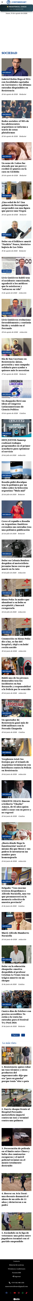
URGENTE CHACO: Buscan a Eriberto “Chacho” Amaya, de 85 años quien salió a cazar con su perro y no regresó (16, 807)
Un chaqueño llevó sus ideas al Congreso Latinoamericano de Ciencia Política (14, 405)
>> (23, 1035)
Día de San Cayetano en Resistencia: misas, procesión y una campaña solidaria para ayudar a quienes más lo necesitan (15, 365)
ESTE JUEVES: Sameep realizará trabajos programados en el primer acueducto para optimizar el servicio (16, 446)
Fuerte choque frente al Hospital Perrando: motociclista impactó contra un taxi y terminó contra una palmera (16, 1115)
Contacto (16, 1261)
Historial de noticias (16, 1265)
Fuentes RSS (16, 1273)
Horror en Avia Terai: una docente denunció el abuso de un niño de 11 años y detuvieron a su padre (15, 1199)
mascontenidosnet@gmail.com (16, 1286)
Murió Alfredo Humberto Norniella (15, 934)
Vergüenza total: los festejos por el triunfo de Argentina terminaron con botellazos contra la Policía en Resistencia (16, 765)
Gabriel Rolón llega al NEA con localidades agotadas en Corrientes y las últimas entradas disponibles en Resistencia (16, 85)
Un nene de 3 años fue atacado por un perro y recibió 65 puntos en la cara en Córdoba (14, 167)
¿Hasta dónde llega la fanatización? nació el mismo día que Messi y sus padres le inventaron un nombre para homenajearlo (16, 850)
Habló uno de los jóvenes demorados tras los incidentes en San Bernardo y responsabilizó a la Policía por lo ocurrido (16, 684)
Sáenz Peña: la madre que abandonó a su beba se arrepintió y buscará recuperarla (15, 604)
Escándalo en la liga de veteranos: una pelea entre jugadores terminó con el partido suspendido (16, 1237)
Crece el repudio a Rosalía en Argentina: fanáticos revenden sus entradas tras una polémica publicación (16, 525)
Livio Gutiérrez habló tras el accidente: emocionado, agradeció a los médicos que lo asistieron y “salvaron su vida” (16, 283)
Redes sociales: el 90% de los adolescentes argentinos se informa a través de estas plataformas (15, 127)
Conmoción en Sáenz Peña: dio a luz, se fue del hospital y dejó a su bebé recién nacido (16, 643)
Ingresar (17, 1276)
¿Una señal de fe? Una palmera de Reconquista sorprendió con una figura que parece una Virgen (16, 206)
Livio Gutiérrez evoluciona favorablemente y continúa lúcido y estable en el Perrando (16, 324)
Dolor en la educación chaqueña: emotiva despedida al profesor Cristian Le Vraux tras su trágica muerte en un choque (15, 973)
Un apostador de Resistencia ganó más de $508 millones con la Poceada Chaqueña (15, 724)
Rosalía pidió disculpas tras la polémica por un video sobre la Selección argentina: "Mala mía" (15, 486)
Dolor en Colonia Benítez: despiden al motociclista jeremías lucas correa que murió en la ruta (16, 565)
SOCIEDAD (6, 72)
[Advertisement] (16, 32)
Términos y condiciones (16, 1269)
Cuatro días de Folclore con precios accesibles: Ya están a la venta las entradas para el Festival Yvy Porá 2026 (16, 1017)
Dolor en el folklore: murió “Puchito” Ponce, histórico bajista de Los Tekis (16, 244)
